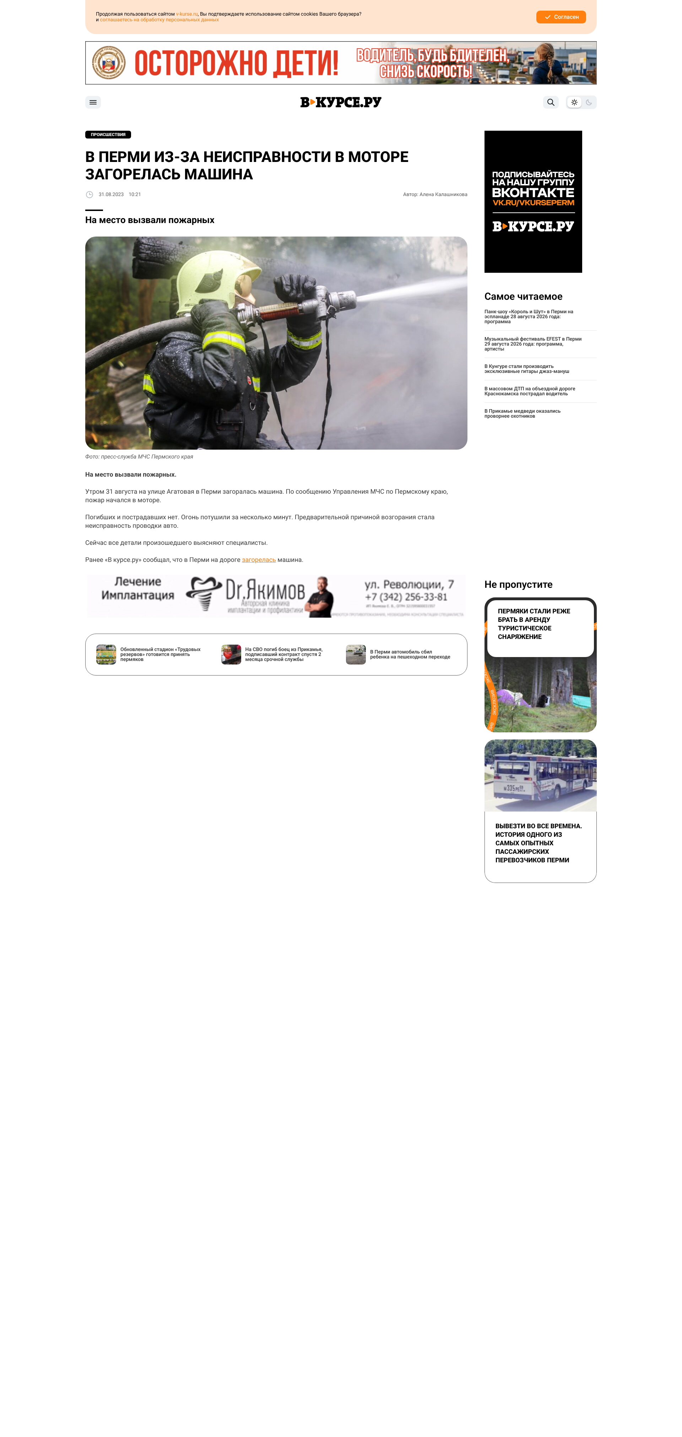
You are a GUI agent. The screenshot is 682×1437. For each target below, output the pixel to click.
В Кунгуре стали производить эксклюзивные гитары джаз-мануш (527, 369)
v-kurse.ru (187, 14)
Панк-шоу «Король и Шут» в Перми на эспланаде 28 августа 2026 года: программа (529, 316)
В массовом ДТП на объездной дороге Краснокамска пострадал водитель (530, 391)
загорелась (259, 560)
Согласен (566, 16)
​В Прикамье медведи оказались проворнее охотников (523, 414)
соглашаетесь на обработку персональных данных (159, 20)
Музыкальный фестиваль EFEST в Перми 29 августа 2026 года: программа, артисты (533, 344)
